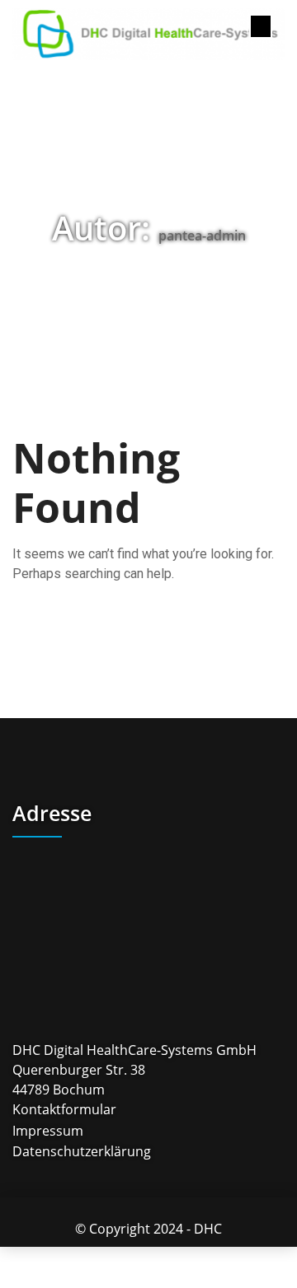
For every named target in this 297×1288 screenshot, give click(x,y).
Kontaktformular (64, 1109)
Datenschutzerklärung (81, 1151)
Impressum (47, 1131)
